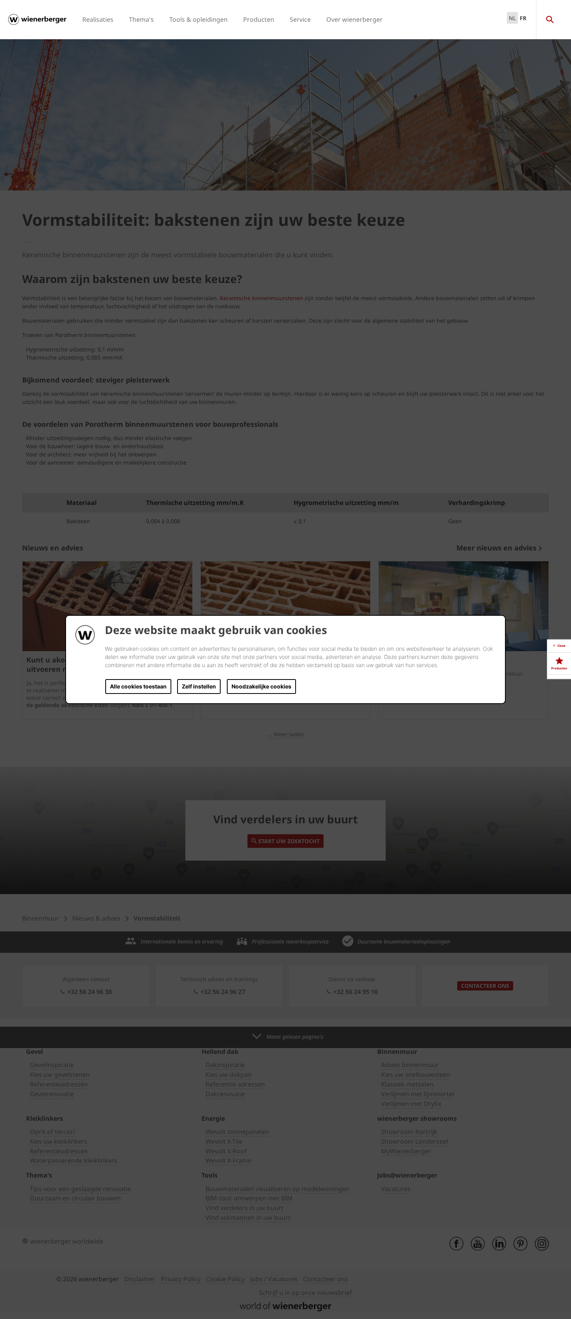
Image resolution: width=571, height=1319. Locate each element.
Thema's (141, 19)
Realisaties (97, 19)
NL (512, 18)
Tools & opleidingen (198, 19)
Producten (258, 19)
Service (300, 19)
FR (523, 18)
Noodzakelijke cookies (261, 686)
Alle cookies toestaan (138, 686)
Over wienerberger (354, 19)
